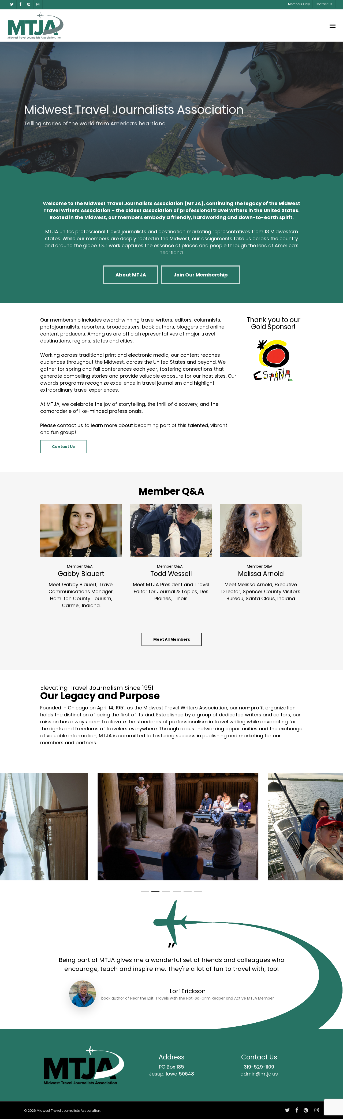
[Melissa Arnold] (261, 553)
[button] (332, 25)
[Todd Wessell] (171, 553)
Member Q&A (79, 566)
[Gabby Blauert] (81, 556)
